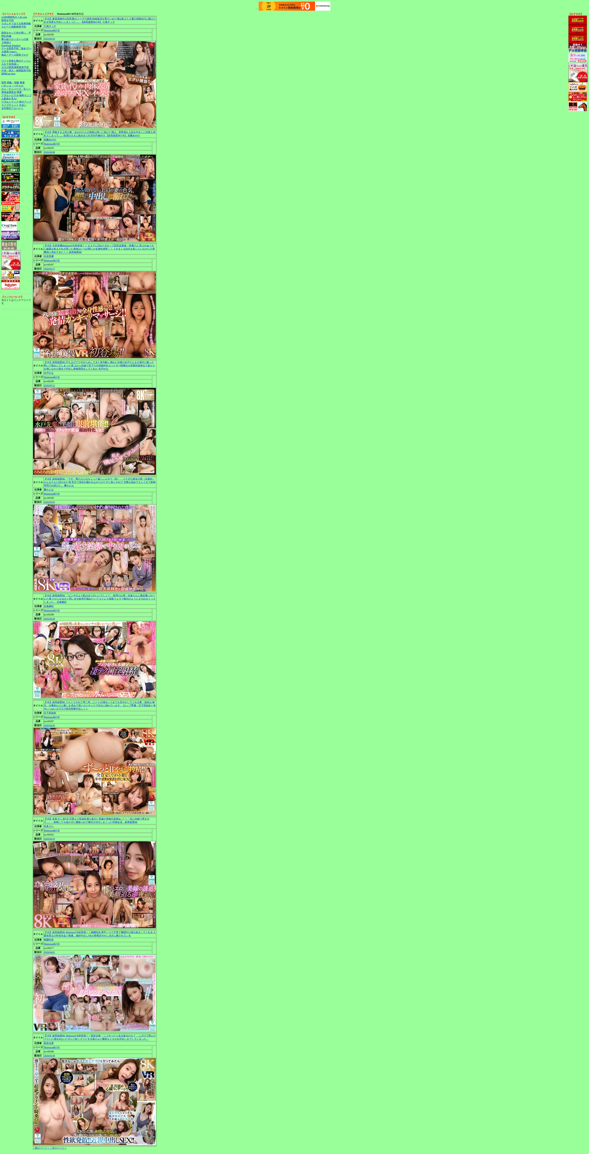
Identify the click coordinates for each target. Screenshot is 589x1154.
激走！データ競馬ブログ (14, 55)
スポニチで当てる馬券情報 (16, 23)
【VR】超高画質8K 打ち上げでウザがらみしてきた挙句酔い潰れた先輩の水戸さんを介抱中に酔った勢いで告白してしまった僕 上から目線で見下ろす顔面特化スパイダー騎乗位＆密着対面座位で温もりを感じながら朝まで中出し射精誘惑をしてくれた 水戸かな (99, 365)
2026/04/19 (49, 839)
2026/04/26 (49, 725)
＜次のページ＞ (58, 1148)
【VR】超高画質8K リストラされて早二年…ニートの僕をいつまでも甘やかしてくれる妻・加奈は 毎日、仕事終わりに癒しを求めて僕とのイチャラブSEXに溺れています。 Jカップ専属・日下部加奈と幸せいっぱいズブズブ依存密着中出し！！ (100, 705)
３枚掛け (6, 42)
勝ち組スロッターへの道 (14, 39)
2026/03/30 (49, 1055)
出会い (23, 105)
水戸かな (49, 373)
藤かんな (49, 489)
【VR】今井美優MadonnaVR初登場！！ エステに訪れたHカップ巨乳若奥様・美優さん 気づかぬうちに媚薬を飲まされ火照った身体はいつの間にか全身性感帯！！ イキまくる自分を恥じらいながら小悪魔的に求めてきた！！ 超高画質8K (99, 248)
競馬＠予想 (7, 20)
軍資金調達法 (8, 92)
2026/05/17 (49, 269)
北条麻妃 (49, 606)
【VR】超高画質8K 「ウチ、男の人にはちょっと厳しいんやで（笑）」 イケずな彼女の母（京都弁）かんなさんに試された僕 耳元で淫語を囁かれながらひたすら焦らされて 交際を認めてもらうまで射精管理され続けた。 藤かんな (100, 482)
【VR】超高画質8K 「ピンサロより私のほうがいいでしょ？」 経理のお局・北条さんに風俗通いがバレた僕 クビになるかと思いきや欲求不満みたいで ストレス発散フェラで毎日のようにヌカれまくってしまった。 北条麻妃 (100, 598)
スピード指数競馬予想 (13, 26)
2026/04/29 (49, 618)
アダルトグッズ (10, 102)
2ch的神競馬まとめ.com (14, 17)
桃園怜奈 (49, 939)
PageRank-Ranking (10, 45)
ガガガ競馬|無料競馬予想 (15, 67)
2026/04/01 (49, 952)
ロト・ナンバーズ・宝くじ (16, 89)
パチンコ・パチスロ (12, 85)
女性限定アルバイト (12, 108)
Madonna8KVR (52, 30)
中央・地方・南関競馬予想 (16, 70)
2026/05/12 (49, 385)
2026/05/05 (49, 502)
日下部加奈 (50, 713)
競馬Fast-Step (8, 73)
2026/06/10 (49, 38)
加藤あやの (50, 139)
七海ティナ (50, 26)
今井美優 (49, 256)
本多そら (49, 826)
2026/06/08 (49, 152)
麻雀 (22, 82)
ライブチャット (10, 105)
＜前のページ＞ (41, 1148)
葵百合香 (49, 1043)
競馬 (3, 82)
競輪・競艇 (13, 82)
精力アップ (25, 102)
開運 (19, 92)
